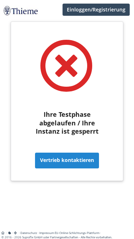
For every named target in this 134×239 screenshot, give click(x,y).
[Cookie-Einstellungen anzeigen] (9, 233)
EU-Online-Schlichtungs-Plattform (77, 233)
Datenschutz (28, 233)
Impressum (46, 233)
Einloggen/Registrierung (96, 9)
